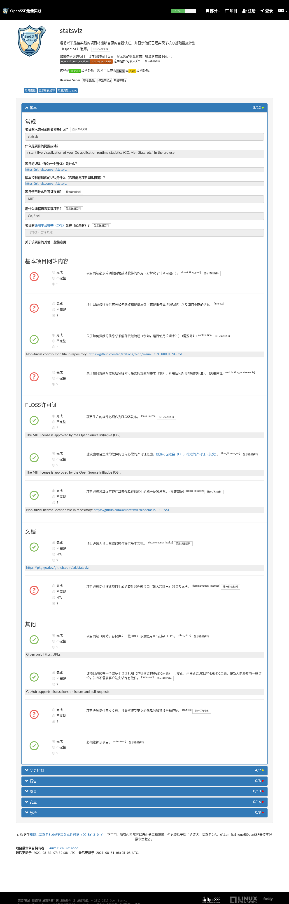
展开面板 (30, 90)
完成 (59, 272)
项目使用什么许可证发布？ (44, 192)
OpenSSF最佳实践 (26, 11)
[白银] (120, 70)
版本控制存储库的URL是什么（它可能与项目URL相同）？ (65, 177)
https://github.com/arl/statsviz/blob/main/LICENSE (132, 510)
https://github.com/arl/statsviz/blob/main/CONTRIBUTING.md (135, 354)
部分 (213, 11)
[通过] (75, 70)
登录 (268, 11)
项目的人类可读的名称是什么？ (47, 129)
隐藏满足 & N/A (67, 90)
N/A (59, 554)
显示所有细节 (47, 90)
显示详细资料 (100, 49)
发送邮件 (65, 900)
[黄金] (132, 70)
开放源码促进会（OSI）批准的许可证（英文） (185, 454)
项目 (233, 11)
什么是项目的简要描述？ (42, 146)
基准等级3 (120, 80)
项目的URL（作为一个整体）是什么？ (51, 163)
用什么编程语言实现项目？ (44, 208)
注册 (251, 11)
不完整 (59, 278)
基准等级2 (104, 80)
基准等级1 (89, 80)
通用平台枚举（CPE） (50, 225)
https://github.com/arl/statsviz (46, 169)
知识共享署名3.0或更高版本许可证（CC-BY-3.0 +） (67, 834)
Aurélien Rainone (63, 848)
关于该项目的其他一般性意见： (47, 242)
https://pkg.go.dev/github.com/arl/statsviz (57, 567)
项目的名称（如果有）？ (58, 225)
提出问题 (82, 900)
